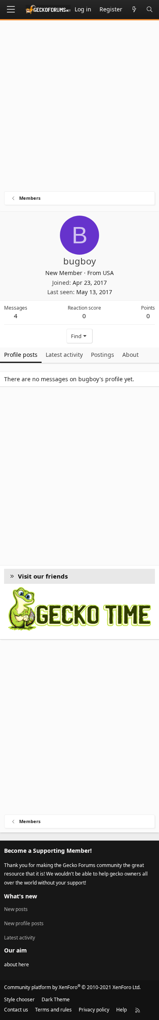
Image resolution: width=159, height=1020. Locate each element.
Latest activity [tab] (64, 354)
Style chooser (19, 999)
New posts (16, 909)
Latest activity (19, 937)
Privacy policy (94, 1009)
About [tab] (130, 354)
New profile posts (24, 923)
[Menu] (11, 9)
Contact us (16, 1009)
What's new (20, 896)
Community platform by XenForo (72, 987)
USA (108, 273)
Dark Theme (56, 999)
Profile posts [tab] (21, 354)
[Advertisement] (79, 107)
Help (121, 1009)
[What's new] (134, 9)
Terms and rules (53, 1009)
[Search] (149, 9)
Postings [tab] (102, 354)
